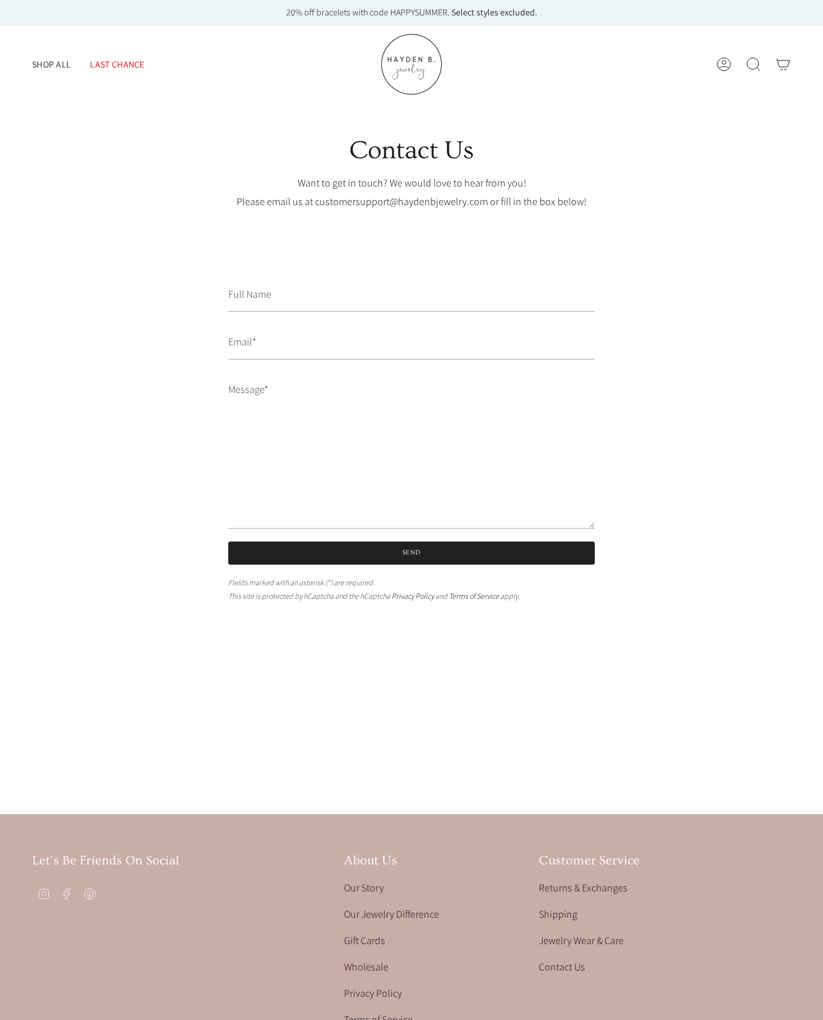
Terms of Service (474, 596)
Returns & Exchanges (583, 888)
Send (411, 552)
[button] (51, 64)
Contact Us (562, 967)
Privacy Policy (413, 596)
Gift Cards (364, 940)
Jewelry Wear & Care (581, 940)
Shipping (558, 914)
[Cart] (783, 64)
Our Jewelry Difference (391, 914)
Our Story (364, 888)
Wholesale (366, 967)
